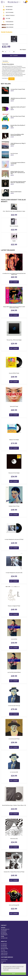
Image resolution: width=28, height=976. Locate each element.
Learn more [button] (6, 969)
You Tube (8, 18)
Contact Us (3, 961)
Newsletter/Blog (10, 15)
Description (5, 61)
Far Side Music (9, 6)
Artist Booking (9, 12)
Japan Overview (9, 24)
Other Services (9, 21)
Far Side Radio (9, 9)
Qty (2, 51)
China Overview (9, 27)
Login (2, 962)
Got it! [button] (13, 973)
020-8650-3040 (4, 938)
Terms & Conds (4, 959)
